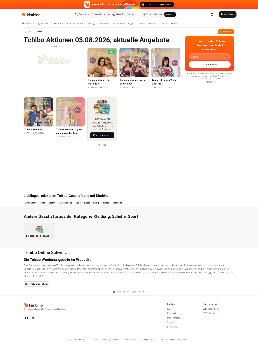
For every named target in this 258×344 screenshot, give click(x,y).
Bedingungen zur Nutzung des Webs (140, 339)
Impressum (173, 318)
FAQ (169, 308)
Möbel (152, 23)
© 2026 (76, 339)
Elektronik (58, 23)
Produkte (163, 23)
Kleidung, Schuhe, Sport (97, 23)
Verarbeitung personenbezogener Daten (213, 77)
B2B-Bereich (210, 313)
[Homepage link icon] (114, 291)
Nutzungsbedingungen (200, 76)
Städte (174, 23)
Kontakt (171, 313)
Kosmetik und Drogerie (124, 23)
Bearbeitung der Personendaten (176, 339)
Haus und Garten (74, 23)
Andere (142, 23)
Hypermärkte (43, 23)
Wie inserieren (211, 308)
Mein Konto (229, 14)
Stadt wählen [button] (155, 14)
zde (210, 272)
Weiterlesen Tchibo (36, 284)
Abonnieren (227, 31)
